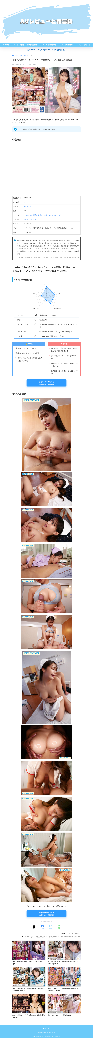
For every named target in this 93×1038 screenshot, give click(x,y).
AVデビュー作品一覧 (83, 45)
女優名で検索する (33, 45)
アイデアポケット (30, 219)
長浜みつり (27, 206)
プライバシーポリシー (44, 1032)
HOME (48, 1029)
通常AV (68, 937)
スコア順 (6, 45)
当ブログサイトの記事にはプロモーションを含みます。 (46, 50)
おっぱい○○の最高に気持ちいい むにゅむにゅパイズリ (42, 215)
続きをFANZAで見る (46, 383)
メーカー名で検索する (66, 45)
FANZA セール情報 (18, 45)
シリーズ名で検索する (49, 45)
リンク (54, 1032)
